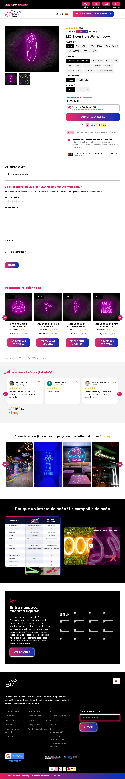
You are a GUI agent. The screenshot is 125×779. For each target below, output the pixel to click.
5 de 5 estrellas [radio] (23, 201)
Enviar (88, 727)
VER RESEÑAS (22, 652)
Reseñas (9, 724)
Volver (53, 724)
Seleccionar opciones (18, 342)
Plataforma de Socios (37, 729)
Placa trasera (73, 76)
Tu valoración (12, 207)
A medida (9, 716)
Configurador (33, 724)
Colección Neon (12, 711)
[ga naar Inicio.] (5, 358)
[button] (119, 394)
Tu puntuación (13, 197)
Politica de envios (58, 720)
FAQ (52, 711)
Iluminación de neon (37, 720)
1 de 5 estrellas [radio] (7, 201)
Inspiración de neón (14, 720)
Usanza (70, 85)
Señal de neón (34, 711)
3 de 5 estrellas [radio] (15, 201)
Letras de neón (34, 716)
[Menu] (118, 13)
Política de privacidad (60, 716)
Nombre (10, 240)
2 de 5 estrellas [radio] (11, 201)
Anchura (71, 42)
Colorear (71, 56)
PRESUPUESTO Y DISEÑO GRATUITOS (93, 14)
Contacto (9, 736)
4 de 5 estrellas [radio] (19, 201)
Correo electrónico (15, 252)
